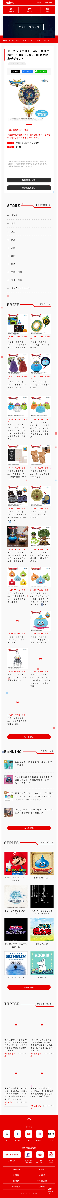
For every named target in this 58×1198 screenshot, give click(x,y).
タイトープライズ (18, 40)
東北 (13, 223)
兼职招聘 (16, 1181)
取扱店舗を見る (29, 180)
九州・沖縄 (16, 280)
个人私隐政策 (42, 1181)
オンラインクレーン (20, 288)
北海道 (14, 215)
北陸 (13, 256)
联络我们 (42, 1186)
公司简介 (39, 3)
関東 (13, 239)
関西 (13, 264)
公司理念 (16, 1175)
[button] (29, 124)
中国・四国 (16, 272)
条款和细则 (16, 1186)
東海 (13, 248)
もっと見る (29, 736)
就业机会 (42, 1175)
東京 (13, 231)
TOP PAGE (16, 1169)
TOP (5, 40)
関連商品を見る (29, 187)
